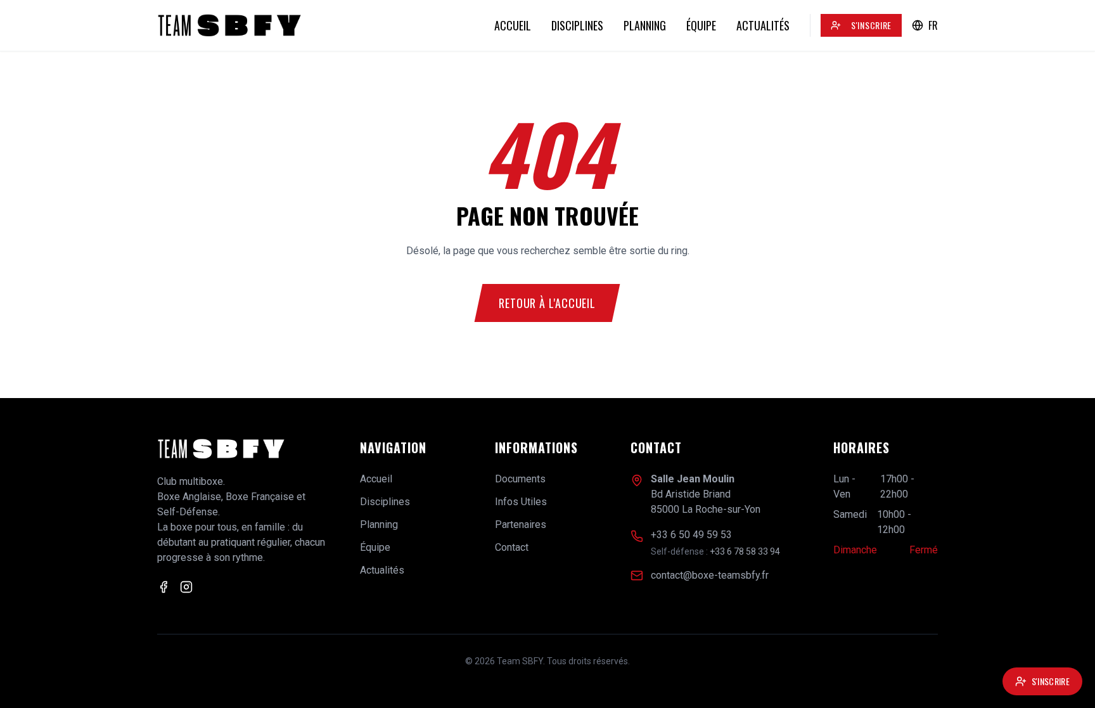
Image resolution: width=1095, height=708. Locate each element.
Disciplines (577, 25)
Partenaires (520, 524)
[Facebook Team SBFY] (163, 587)
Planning (645, 25)
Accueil (512, 25)
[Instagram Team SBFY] (186, 587)
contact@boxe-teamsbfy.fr (710, 575)
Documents (520, 479)
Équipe (701, 25)
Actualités (763, 25)
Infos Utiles (521, 502)
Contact (511, 547)
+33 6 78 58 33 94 (745, 551)
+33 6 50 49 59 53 (691, 535)
